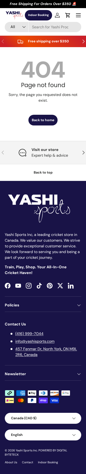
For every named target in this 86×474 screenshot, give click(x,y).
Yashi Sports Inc (26, 450)
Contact (27, 462)
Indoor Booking (38, 15)
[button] (68, 15)
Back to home (43, 120)
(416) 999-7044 (29, 333)
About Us (11, 462)
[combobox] (43, 27)
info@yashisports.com (34, 341)
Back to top (43, 172)
